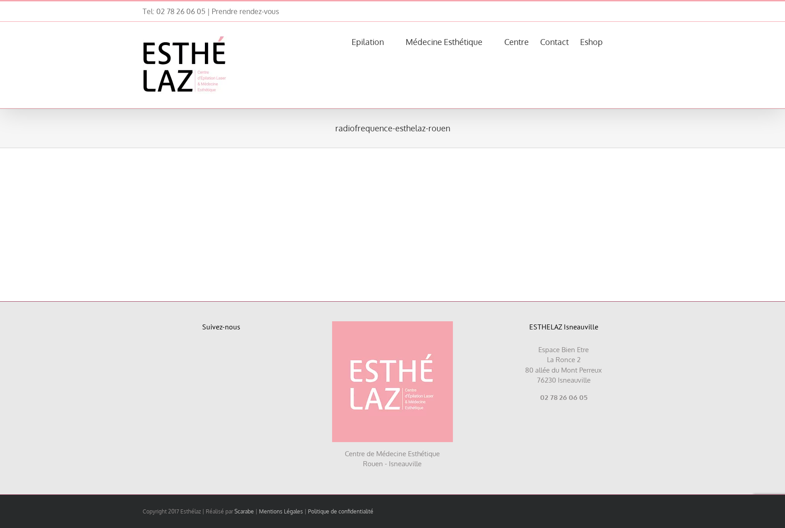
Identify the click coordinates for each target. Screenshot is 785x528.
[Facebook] (211, 354)
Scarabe (244, 511)
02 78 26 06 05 (180, 11)
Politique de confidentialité (340, 511)
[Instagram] (232, 354)
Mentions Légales (281, 511)
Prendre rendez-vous (245, 11)
